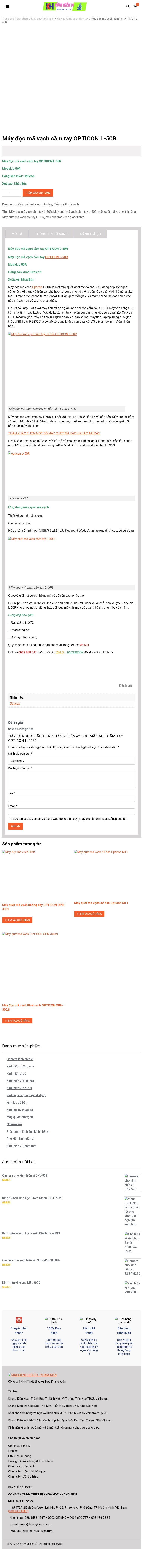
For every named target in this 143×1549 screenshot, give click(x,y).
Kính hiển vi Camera (20, 1066)
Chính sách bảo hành (21, 1466)
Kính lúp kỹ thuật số (20, 1110)
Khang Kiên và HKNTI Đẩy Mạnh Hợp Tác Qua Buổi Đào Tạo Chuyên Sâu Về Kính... (60, 1420)
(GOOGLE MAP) (18, 1511)
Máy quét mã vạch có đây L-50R (23, 217)
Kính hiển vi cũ (16, 1073)
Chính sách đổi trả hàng (23, 1476)
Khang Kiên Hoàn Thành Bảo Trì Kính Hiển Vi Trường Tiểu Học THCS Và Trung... (58, 1398)
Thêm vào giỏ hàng (38, 192)
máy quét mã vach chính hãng (117, 211)
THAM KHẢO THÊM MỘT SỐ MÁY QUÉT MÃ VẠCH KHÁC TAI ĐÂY (54, 433)
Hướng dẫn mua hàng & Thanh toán (30, 1461)
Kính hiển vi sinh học (20, 1081)
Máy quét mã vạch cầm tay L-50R (75, 211)
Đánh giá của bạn (20, 753)
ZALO (60, 652)
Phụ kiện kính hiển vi (20, 1138)
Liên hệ (13, 1451)
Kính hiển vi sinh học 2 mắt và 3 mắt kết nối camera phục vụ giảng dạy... (54, 1427)
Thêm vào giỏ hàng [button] (17, 920)
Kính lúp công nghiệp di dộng (26, 1095)
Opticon (37, 287)
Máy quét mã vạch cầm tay (72, 18)
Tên (11, 793)
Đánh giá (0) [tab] (90, 234)
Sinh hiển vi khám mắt (21, 1146)
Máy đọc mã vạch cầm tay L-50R (30, 211)
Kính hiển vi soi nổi (19, 1088)
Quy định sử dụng (19, 1456)
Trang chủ (8, 18)
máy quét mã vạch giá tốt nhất (65, 217)
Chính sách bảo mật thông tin (27, 1471)
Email (12, 806)
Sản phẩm (23, 18)
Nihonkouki (14, 1124)
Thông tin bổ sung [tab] (51, 234)
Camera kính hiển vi (20, 1059)
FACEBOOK (75, 652)
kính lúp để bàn (17, 1102)
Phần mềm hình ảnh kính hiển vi (28, 1131)
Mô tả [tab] (17, 234)
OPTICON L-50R (56, 257)
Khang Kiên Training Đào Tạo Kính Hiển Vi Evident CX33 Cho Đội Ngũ (52, 1406)
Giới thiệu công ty (19, 1446)
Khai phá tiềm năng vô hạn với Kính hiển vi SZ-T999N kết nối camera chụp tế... (58, 1413)
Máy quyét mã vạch (42, 18)
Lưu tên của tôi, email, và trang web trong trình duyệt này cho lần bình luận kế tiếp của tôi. (70, 819)
